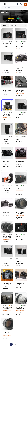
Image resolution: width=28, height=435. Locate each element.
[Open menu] (2, 4)
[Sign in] (17, 4)
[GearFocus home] (8, 4)
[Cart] (21, 4)
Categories (13, 25)
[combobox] (14, 8)
